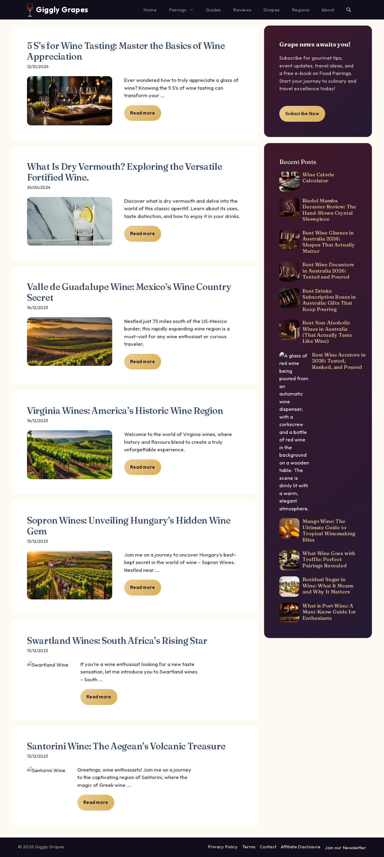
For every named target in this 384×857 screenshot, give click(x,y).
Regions (301, 10)
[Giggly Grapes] (30, 9)
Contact (268, 847)
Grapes (271, 10)
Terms (249, 847)
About (328, 10)
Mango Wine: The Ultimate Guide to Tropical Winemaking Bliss (328, 530)
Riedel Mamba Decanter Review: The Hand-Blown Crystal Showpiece (329, 209)
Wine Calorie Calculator (318, 177)
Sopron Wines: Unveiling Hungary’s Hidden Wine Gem (129, 526)
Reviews (242, 10)
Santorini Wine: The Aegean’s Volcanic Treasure (126, 746)
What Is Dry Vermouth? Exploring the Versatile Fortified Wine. (124, 172)
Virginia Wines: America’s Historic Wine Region (125, 410)
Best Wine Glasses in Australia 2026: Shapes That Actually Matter (328, 241)
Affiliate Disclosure (300, 847)
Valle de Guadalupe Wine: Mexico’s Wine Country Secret (129, 292)
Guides (213, 10)
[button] (348, 9)
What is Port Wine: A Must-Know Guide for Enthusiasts (329, 611)
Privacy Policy (223, 847)
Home (150, 10)
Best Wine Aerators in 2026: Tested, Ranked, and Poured (338, 360)
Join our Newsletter (345, 847)
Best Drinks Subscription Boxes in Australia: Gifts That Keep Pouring (329, 300)
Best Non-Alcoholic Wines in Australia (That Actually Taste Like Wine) (327, 331)
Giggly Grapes (62, 9)
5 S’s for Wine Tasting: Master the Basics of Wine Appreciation (126, 51)
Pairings (178, 10)
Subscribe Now (302, 113)
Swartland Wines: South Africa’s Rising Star (117, 640)
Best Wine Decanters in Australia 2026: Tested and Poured (328, 270)
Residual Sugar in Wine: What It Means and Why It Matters (327, 585)
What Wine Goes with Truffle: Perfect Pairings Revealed (328, 559)
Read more (142, 113)
